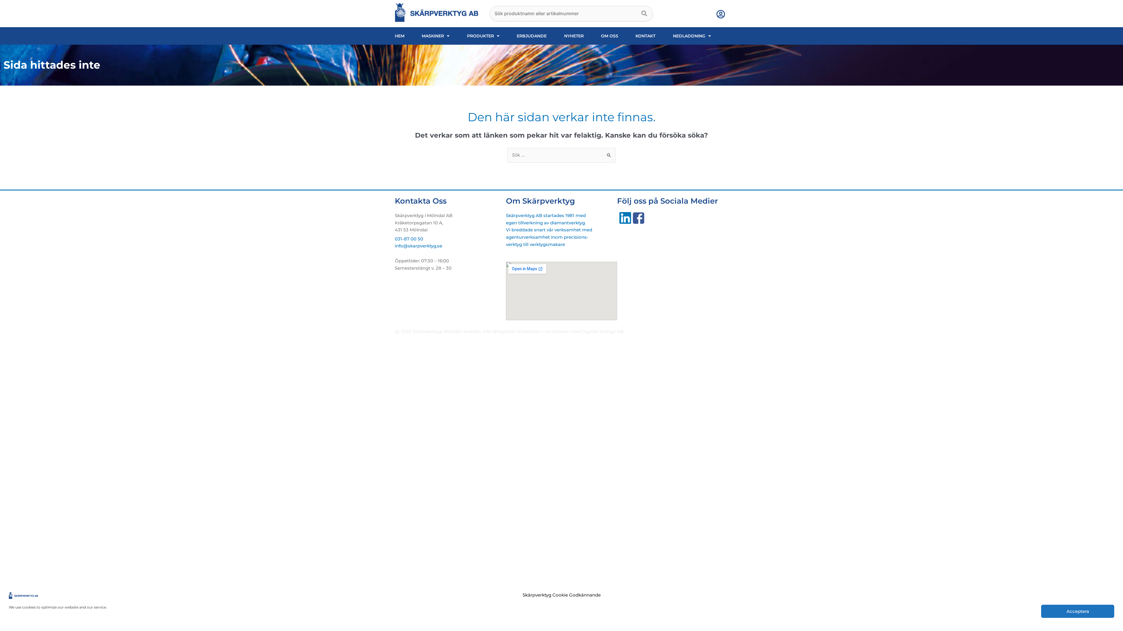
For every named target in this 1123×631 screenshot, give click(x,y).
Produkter (480, 36)
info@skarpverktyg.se (418, 246)
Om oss (609, 36)
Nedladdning (689, 36)
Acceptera (1078, 611)
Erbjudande (532, 36)
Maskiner (433, 36)
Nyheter (574, 36)
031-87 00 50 (409, 239)
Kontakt (645, 36)
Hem (399, 36)
